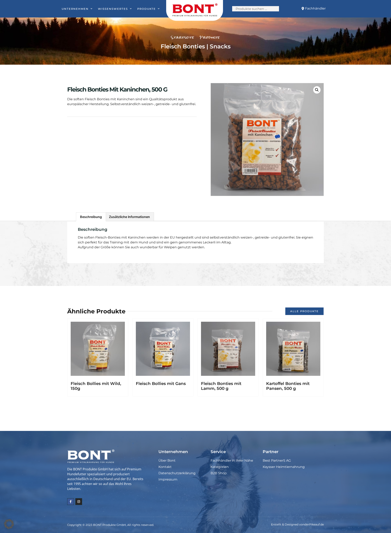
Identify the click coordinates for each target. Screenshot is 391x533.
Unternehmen (75, 8)
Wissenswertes (113, 8)
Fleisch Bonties (183, 46)
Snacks (220, 46)
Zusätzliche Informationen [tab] (129, 217)
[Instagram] (78, 501)
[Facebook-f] (70, 501)
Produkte (146, 8)
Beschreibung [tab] (91, 217)
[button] (317, 90)
